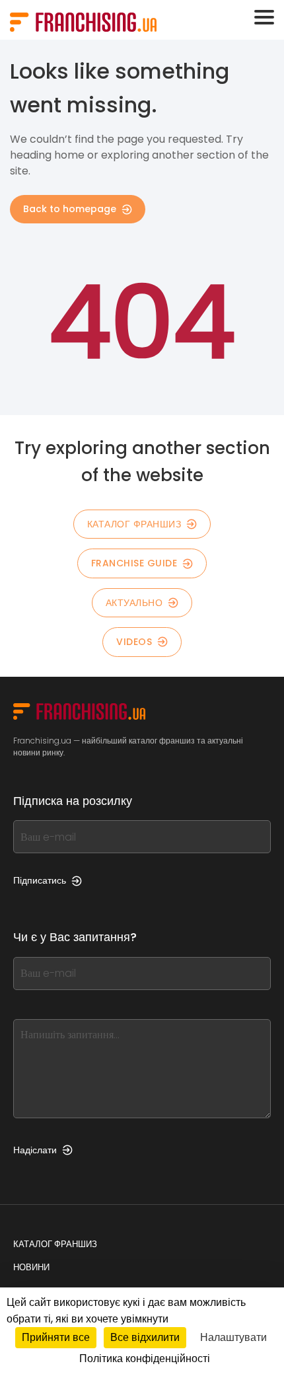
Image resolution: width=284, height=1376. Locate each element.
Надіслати (35, 1150)
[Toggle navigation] (264, 17)
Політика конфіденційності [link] (144, 1358)
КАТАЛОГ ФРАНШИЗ (134, 524)
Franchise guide (134, 563)
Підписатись (39, 880)
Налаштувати (233, 1337)
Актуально (134, 602)
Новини (31, 1267)
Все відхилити (145, 1337)
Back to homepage (69, 208)
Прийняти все (56, 1337)
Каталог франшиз (55, 1244)
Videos (134, 641)
